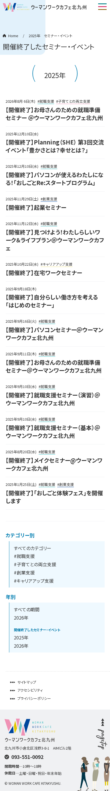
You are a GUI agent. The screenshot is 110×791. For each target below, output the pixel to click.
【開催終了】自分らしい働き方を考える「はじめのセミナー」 (52, 301)
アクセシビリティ (30, 690)
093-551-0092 (27, 756)
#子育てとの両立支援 (35, 564)
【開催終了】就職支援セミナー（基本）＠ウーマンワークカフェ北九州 (53, 431)
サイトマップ (26, 682)
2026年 (21, 617)
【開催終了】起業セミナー (36, 207)
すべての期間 (26, 609)
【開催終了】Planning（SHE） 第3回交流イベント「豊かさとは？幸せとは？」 (55, 146)
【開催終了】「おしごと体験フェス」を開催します (54, 497)
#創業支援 (24, 572)
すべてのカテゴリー (32, 548)
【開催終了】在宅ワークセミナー (44, 272)
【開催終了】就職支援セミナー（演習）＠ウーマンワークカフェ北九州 (53, 399)
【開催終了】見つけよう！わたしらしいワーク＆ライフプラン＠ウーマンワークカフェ (55, 240)
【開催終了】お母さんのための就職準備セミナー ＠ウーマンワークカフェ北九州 (54, 114)
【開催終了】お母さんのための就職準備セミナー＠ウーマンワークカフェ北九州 (54, 366)
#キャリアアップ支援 (34, 580)
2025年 (21, 637)
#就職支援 (24, 556)
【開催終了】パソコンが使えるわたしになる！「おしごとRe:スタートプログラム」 (55, 179)
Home (13, 35)
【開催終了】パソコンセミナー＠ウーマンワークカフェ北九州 (54, 334)
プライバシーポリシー (34, 698)
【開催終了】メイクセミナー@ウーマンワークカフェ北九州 (54, 464)
